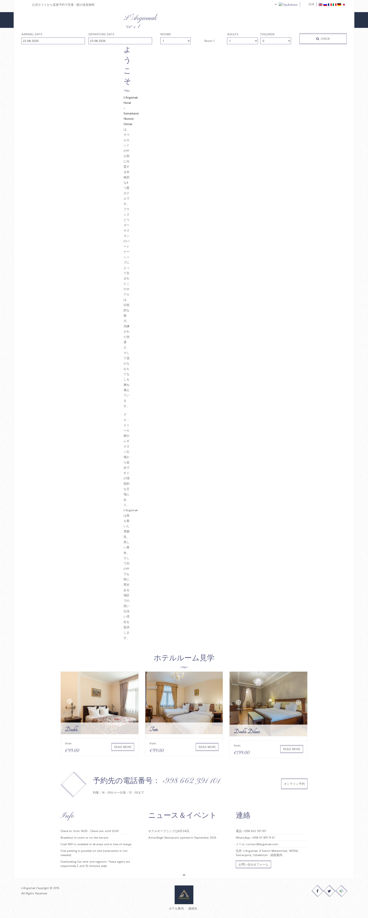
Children (267, 34)
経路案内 (276, 855)
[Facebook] (318, 891)
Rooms (165, 34)
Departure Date (101, 34)
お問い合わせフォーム (253, 864)
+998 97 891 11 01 (263, 837)
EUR (311, 4)
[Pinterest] (341, 891)
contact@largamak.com (262, 844)
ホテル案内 (176, 908)
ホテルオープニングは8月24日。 (170, 831)
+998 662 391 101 (254, 831)
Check (325, 39)
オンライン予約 (294, 784)
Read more (122, 747)
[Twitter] (329, 891)
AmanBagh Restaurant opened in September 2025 (182, 837)
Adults (232, 34)
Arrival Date (31, 34)
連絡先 (192, 908)
